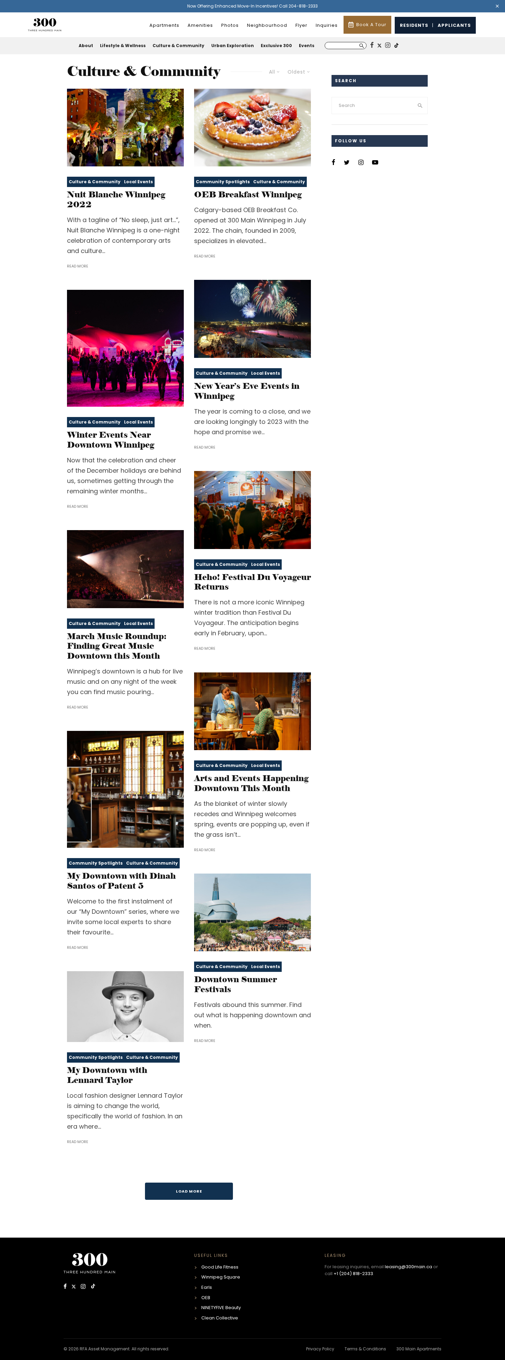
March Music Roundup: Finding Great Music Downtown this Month (116, 646)
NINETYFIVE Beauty (221, 1307)
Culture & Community (178, 45)
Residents (414, 25)
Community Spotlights (223, 182)
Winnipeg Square (220, 1277)
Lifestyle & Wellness (123, 45)
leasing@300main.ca (408, 1266)
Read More (77, 266)
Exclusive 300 (276, 45)
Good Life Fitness (219, 1267)
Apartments (164, 25)
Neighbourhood (267, 25)
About (86, 45)
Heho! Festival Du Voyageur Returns (252, 582)
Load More (189, 1191)
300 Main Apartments (418, 1349)
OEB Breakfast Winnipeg (248, 194)
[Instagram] (84, 1287)
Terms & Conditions (365, 1349)
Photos (230, 25)
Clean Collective (219, 1318)
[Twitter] (74, 1287)
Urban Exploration (232, 45)
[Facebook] (66, 1287)
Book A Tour (371, 24)
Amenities (200, 25)
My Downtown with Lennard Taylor (107, 1075)
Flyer (301, 25)
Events (306, 45)
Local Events (138, 182)
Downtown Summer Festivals (235, 984)
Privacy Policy (320, 1349)
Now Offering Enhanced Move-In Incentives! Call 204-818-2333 (252, 6)
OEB (205, 1297)
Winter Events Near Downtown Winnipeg (110, 440)
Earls (206, 1287)
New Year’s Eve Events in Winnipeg (247, 391)
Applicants (454, 25)
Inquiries (327, 25)
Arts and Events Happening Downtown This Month (251, 783)
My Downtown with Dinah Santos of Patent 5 (121, 881)
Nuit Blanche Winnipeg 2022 (116, 199)
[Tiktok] (93, 1287)
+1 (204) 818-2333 (353, 1273)
